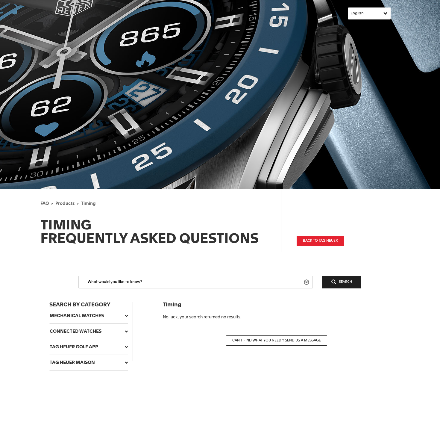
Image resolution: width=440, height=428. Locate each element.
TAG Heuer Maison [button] (72, 362)
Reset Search (307, 281)
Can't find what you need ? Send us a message (276, 340)
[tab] (89, 315)
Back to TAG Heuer (320, 241)
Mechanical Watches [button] (77, 316)
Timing (88, 204)
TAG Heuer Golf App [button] (74, 347)
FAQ (44, 204)
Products (65, 204)
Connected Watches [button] (75, 331)
